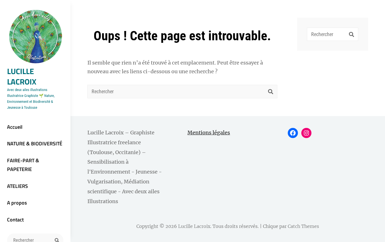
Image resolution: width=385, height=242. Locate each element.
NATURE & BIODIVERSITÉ (34, 143)
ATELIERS (17, 186)
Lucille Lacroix (21, 76)
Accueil (15, 127)
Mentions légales (208, 132)
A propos (17, 203)
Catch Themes (303, 226)
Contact (15, 219)
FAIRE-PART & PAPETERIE (23, 165)
